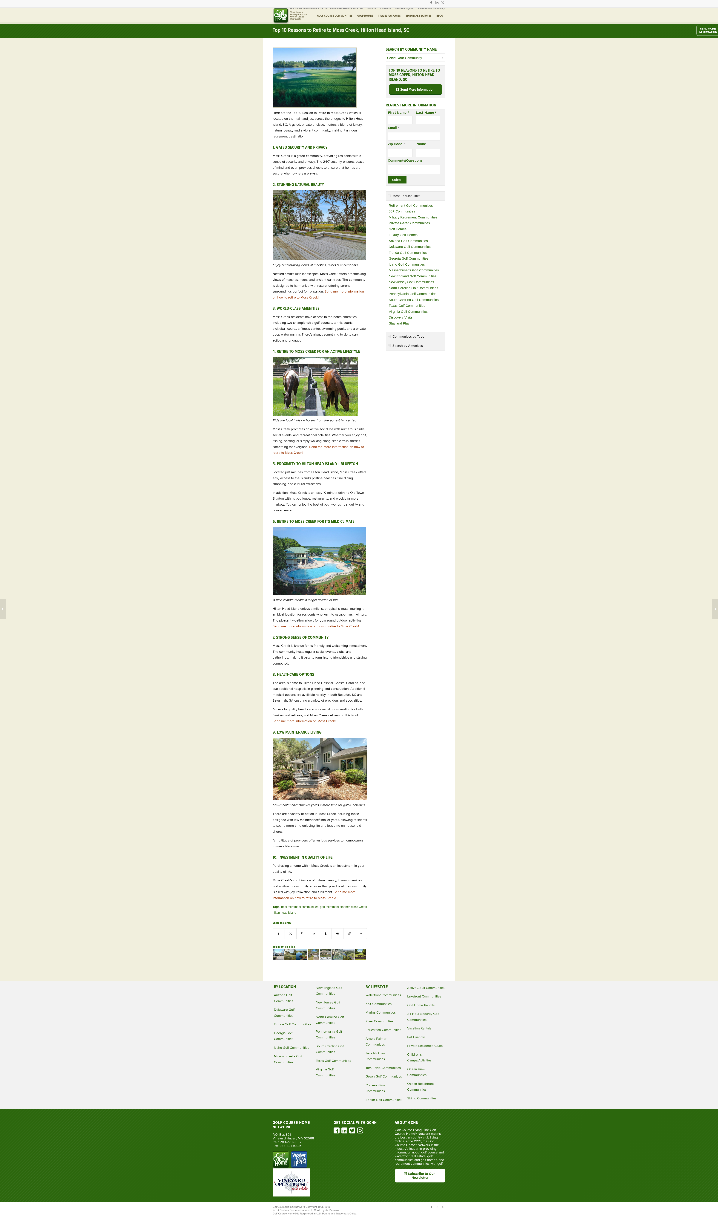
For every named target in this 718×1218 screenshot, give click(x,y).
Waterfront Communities (383, 995)
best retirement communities (299, 906)
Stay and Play (399, 323)
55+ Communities (402, 211)
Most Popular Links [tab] (406, 196)
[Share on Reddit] (349, 933)
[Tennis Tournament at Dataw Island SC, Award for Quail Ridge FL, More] (715, 609)
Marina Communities (381, 1012)
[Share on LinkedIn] (314, 933)
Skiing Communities (421, 1098)
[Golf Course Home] (290, 16)
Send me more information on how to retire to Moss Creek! (316, 626)
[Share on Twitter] (290, 933)
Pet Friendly (416, 1037)
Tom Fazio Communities (383, 1068)
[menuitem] (326, 8)
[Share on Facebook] (279, 933)
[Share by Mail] (361, 933)
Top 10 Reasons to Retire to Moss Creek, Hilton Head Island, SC (341, 30)
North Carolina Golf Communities (413, 288)
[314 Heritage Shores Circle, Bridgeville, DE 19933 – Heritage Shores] (3, 609)
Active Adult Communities (426, 988)
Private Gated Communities (409, 223)
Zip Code (396, 144)
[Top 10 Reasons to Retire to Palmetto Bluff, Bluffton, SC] (337, 954)
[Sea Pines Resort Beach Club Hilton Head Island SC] (325, 954)
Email (393, 128)
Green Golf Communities (384, 1076)
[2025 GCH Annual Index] (301, 954)
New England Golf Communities (412, 276)
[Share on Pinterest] (302, 933)
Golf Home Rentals (421, 1005)
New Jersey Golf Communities (411, 282)
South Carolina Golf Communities (414, 300)
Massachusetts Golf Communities (414, 270)
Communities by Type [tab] (408, 336)
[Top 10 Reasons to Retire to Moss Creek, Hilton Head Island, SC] (315, 107)
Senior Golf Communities (384, 1100)
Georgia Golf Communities (408, 258)
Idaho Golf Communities (407, 264)
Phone (421, 144)
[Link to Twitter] (442, 3)
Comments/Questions (405, 160)
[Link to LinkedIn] (437, 3)
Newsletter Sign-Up (404, 8)
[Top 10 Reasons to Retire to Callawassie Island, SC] (290, 954)
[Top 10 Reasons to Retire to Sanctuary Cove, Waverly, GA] (349, 954)
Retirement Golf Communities (411, 205)
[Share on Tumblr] (326, 933)
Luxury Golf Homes (403, 235)
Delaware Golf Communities (410, 247)
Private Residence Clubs (425, 1046)
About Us (371, 8)
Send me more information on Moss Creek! (304, 721)
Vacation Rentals (419, 1028)
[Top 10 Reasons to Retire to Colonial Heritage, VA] (278, 954)
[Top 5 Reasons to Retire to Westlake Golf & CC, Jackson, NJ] (360, 954)
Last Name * (426, 112)
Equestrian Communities (383, 1030)
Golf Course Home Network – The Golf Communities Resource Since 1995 (326, 8)
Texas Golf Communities (407, 305)
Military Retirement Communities (413, 217)
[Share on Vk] (337, 933)
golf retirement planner (334, 906)
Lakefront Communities (424, 996)
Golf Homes (397, 229)
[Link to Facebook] (431, 3)
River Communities (379, 1021)
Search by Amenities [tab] (407, 346)
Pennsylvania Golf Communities (412, 294)
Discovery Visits (400, 317)
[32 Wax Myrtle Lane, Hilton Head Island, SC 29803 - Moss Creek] (313, 954)
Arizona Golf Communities (408, 241)
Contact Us (385, 8)
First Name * (398, 112)
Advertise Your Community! (431, 8)
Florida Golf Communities (408, 253)
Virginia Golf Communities (408, 311)
